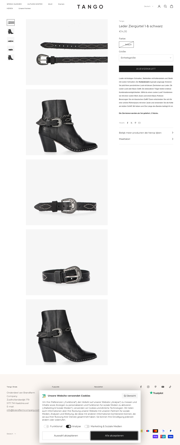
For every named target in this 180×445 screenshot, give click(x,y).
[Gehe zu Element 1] (11, 22)
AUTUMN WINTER (35, 4)
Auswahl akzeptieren (66, 435)
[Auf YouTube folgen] (162, 386)
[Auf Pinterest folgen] (155, 386)
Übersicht (131, 396)
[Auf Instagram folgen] (148, 386)
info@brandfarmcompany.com (23, 410)
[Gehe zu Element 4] (11, 48)
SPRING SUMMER (14, 4)
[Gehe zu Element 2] (11, 31)
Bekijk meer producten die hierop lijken (140, 132)
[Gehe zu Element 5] (11, 57)
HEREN (10, 8)
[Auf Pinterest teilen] (135, 123)
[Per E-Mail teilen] (139, 123)
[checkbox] (52, 426)
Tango (121, 21)
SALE (50, 4)
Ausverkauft (146, 69)
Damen (61, 4)
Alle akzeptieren (114, 435)
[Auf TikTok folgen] (170, 386)
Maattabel (124, 139)
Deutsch (147, 6)
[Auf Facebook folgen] (141, 386)
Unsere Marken (25, 8)
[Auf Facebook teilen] (127, 123)
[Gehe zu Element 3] (11, 40)
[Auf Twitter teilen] (131, 123)
